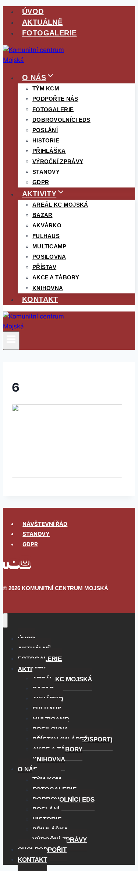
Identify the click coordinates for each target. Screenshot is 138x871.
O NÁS (27, 769)
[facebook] (6, 565)
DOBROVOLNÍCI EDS (61, 120)
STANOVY (36, 533)
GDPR (40, 182)
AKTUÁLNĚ (42, 22)
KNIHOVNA (47, 288)
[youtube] (14, 565)
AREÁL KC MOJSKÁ (60, 205)
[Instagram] (25, 565)
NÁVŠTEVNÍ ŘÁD (44, 523)
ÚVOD (33, 11)
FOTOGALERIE (49, 33)
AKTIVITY (32, 668)
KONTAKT (40, 299)
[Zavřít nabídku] (5, 620)
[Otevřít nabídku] (11, 340)
